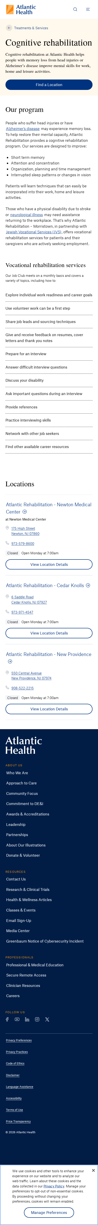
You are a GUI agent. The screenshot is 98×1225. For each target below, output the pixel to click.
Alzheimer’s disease (23, 128)
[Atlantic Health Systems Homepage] (21, 9)
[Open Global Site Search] (75, 9)
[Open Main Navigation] (88, 9)
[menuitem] (45, 773)
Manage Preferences (49, 1212)
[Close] (93, 1170)
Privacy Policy (54, 1186)
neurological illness (26, 214)
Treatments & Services (31, 28)
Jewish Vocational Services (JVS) (33, 231)
